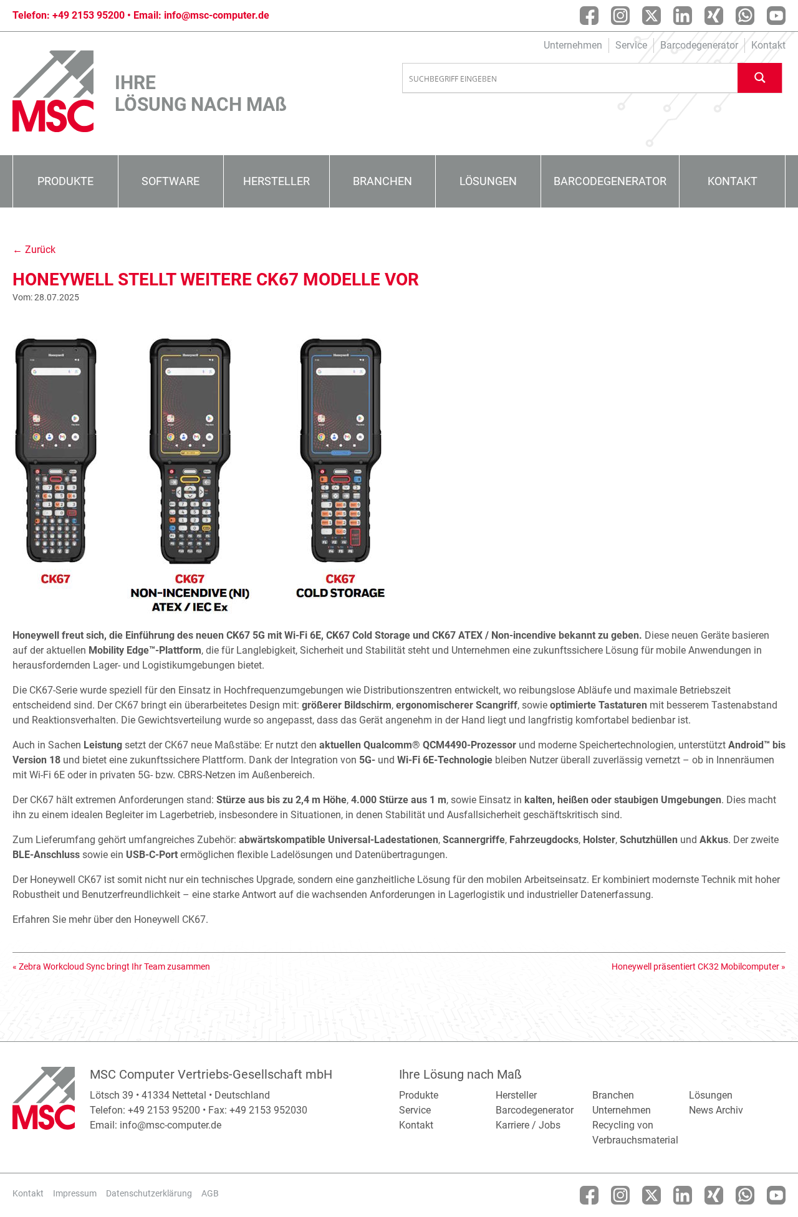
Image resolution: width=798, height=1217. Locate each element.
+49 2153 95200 (88, 15)
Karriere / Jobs (528, 1125)
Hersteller (276, 181)
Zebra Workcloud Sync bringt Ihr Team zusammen (114, 966)
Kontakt (768, 45)
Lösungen (488, 181)
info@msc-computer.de (216, 15)
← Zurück (33, 249)
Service (631, 45)
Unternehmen (573, 45)
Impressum (75, 1193)
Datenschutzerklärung (149, 1193)
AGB (210, 1193)
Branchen (382, 181)
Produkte (65, 181)
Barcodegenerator (699, 45)
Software (171, 181)
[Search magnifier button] (760, 77)
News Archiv (716, 1110)
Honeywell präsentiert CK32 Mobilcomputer (695, 966)
